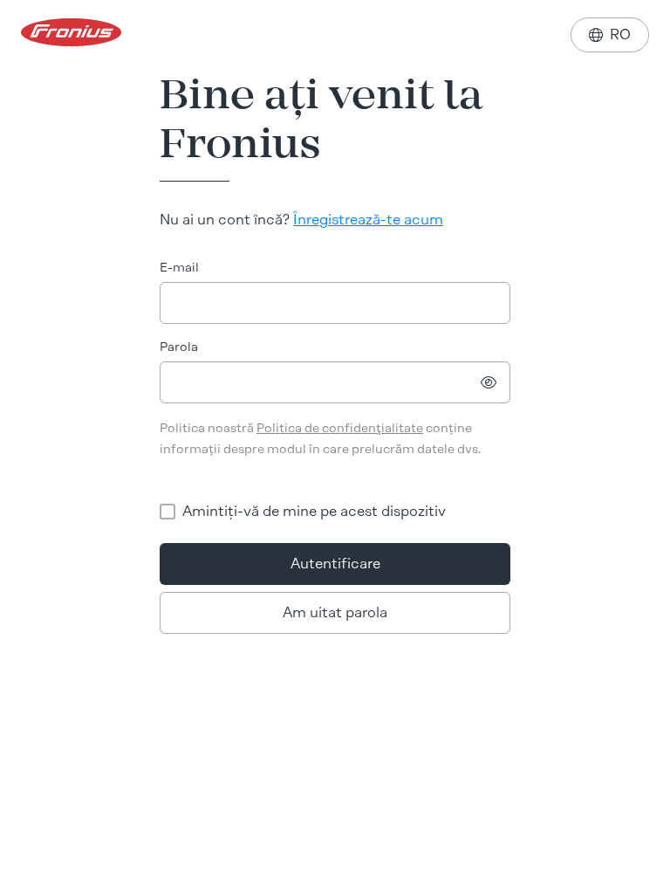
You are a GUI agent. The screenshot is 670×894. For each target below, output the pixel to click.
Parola (179, 347)
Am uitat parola (335, 612)
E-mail (179, 267)
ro (610, 34)
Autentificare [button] (335, 563)
